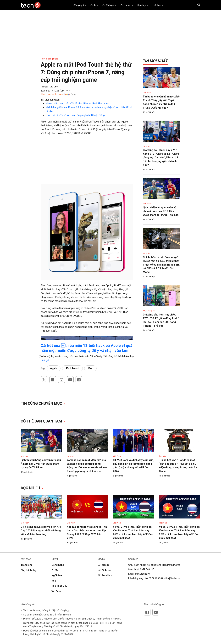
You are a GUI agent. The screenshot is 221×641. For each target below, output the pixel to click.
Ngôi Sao (56, 575)
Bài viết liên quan (50, 99)
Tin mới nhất (155, 61)
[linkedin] (79, 379)
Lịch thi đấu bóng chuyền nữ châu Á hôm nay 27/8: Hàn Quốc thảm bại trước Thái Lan (160, 211)
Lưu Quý (54, 86)
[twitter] (44, 379)
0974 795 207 (156, 578)
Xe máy (146, 146)
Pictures (106, 570)
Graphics (106, 575)
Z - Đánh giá (108, 5)
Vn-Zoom (56, 591)
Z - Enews (125, 5)
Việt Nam (147, 92)
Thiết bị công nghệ (49, 59)
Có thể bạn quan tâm (42, 421)
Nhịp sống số (149, 310)
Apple (53, 368)
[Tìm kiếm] (196, 5)
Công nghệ (78, 5)
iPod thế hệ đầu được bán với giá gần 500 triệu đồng (75, 115)
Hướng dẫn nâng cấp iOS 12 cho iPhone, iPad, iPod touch (78, 103)
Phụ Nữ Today (29, 570)
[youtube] (70, 379)
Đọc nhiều (31, 488)
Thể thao (156, 5)
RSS (53, 580)
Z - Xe (93, 5)
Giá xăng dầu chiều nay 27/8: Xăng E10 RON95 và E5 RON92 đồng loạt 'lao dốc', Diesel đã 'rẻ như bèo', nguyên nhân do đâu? (161, 157)
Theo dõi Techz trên (52, 94)
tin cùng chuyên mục (42, 403)
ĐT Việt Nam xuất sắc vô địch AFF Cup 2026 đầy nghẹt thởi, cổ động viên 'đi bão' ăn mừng (41, 530)
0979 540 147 (147, 569)
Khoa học (141, 5)
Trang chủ (26, 564)
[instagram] (61, 379)
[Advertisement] (87, 161)
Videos (105, 564)
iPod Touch (72, 368)
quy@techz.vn (142, 573)
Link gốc (45, 360)
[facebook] (52, 379)
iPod (90, 368)
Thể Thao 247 (59, 585)
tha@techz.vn (172, 578)
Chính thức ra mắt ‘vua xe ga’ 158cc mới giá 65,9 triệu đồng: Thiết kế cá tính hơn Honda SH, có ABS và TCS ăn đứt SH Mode (161, 265)
